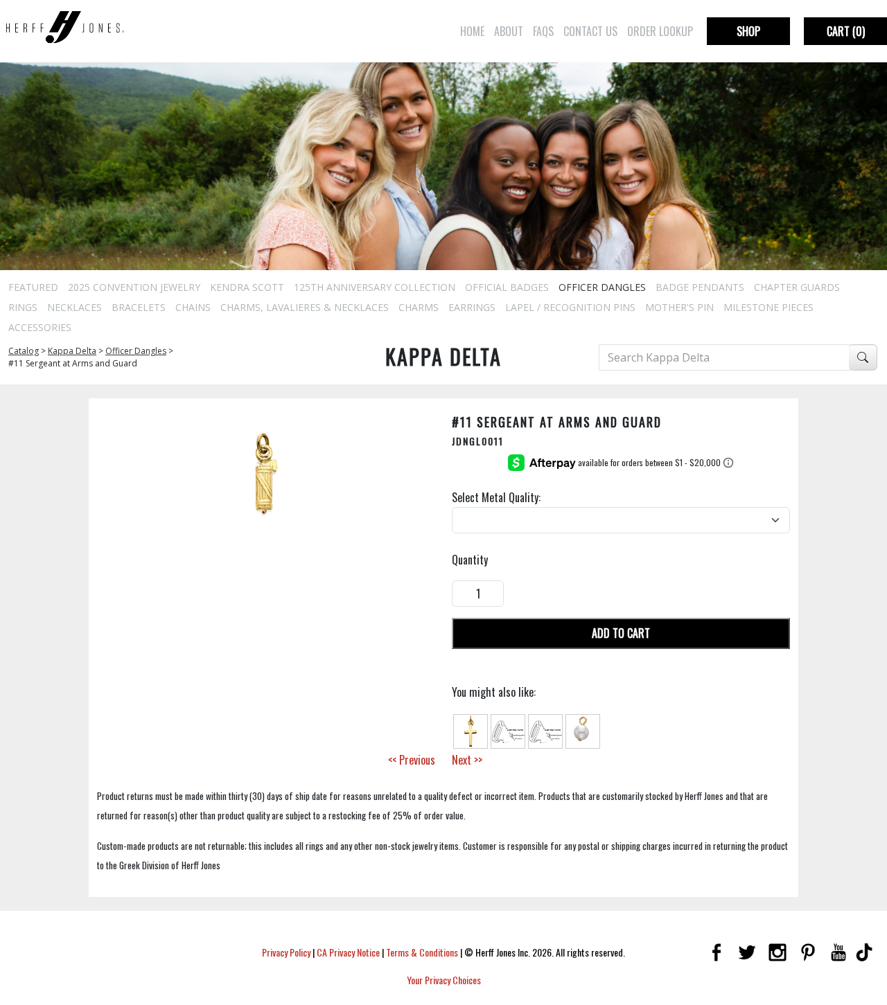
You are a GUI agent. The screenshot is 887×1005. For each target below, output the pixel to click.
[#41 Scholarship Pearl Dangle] (582, 730)
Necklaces (74, 307)
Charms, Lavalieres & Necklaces (304, 307)
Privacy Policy (286, 952)
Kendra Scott (247, 287)
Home (472, 31)
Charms (418, 307)
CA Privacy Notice (348, 952)
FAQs (543, 31)
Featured (33, 287)
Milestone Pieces (768, 307)
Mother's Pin (679, 307)
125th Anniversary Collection (374, 287)
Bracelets (139, 307)
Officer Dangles (602, 287)
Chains (193, 307)
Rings (22, 307)
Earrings (471, 307)
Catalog (23, 351)
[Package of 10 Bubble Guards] (508, 730)
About (508, 31)
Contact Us (590, 31)
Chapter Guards (797, 287)
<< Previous (411, 759)
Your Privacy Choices (444, 979)
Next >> (467, 759)
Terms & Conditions (422, 952)
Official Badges (507, 287)
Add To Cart (621, 633)
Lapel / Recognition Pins (570, 307)
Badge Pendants (700, 287)
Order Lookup (660, 31)
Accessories (39, 327)
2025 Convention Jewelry (134, 287)
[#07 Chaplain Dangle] (470, 730)
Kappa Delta (72, 351)
